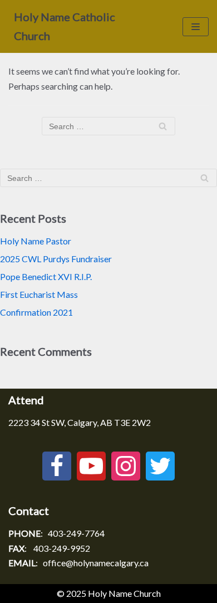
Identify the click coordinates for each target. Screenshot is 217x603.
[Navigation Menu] (196, 26)
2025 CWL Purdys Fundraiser (56, 258)
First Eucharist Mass (39, 294)
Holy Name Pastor (35, 241)
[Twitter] (160, 466)
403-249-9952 (61, 548)
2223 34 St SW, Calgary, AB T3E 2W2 (79, 422)
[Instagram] (125, 466)
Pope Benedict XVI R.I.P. (46, 276)
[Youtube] (91, 466)
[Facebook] (56, 466)
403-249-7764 (76, 533)
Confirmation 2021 (36, 312)
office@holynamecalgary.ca (96, 562)
